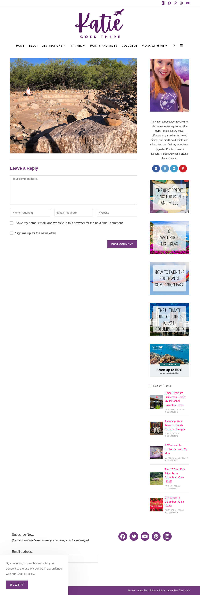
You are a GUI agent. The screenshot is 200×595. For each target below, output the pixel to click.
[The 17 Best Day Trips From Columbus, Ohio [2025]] (156, 478)
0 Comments (171, 412)
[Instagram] (165, 168)
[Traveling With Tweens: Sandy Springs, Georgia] (156, 428)
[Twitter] (133, 536)
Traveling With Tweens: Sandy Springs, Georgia (175, 425)
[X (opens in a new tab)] (164, 3)
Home (131, 590)
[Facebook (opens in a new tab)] (170, 3)
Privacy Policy (157, 590)
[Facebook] (156, 168)
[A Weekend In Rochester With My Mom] (156, 452)
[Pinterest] (183, 168)
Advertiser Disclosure (178, 590)
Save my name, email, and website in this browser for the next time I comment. (69, 223)
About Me (142, 590)
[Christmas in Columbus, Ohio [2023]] (156, 504)
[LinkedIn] (174, 168)
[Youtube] (145, 536)
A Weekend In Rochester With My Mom (176, 449)
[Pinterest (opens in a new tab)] (176, 3)
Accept (17, 584)
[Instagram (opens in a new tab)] (182, 3)
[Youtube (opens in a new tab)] (187, 3)
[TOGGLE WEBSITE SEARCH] (174, 46)
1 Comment (171, 488)
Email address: (22, 551)
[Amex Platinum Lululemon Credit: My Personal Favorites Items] (156, 402)
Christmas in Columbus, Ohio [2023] (174, 501)
